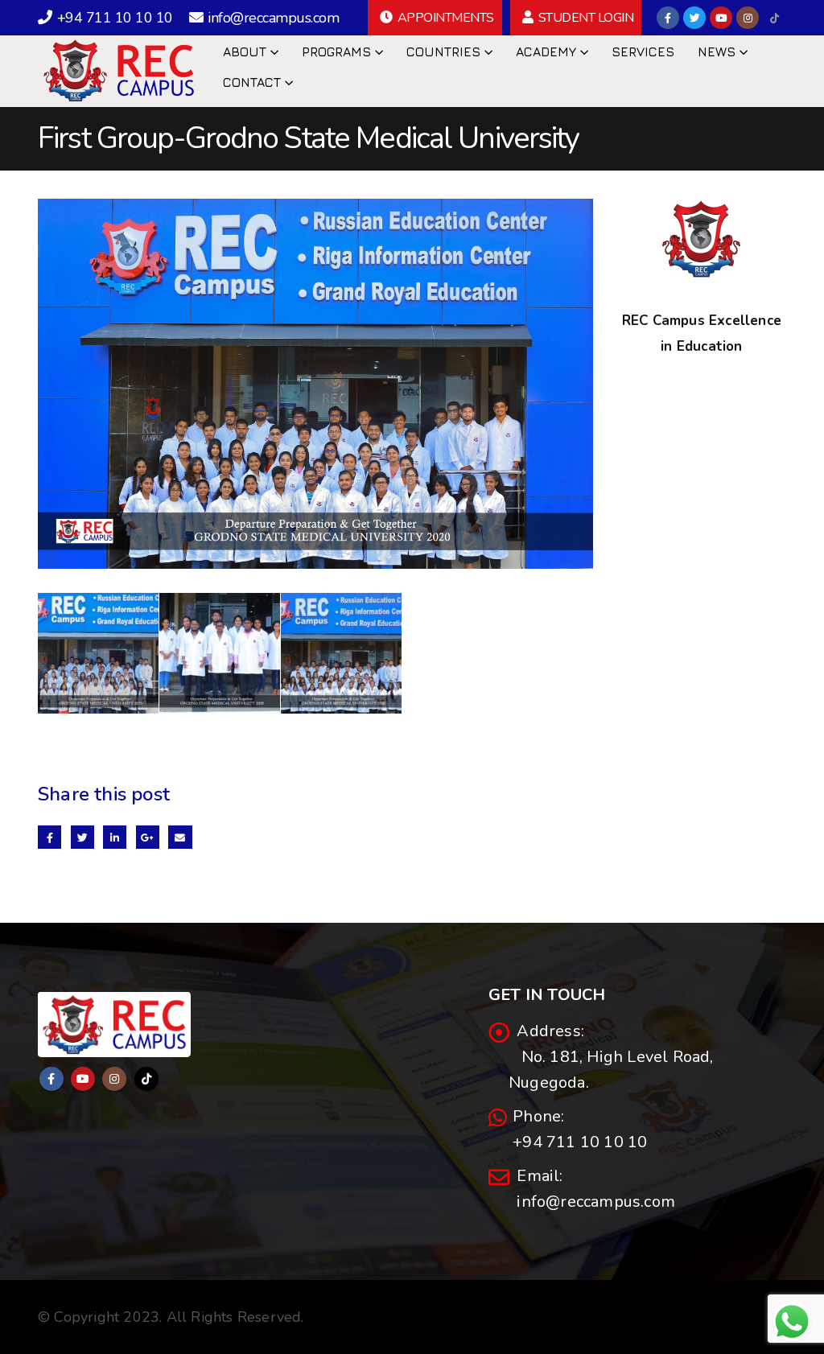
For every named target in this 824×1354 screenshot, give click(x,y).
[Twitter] (694, 17)
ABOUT (244, 51)
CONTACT (252, 82)
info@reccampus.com (592, 1201)
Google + (147, 837)
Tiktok (146, 1079)
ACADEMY (546, 51)
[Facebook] (668, 17)
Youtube (83, 1079)
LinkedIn (114, 837)
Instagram (114, 1079)
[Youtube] (721, 17)
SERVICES (643, 51)
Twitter (82, 837)
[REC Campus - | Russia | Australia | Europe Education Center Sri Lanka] (118, 69)
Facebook (49, 837)
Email (180, 837)
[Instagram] (747, 17)
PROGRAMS (336, 51)
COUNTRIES (443, 51)
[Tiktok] (774, 17)
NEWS (716, 51)
